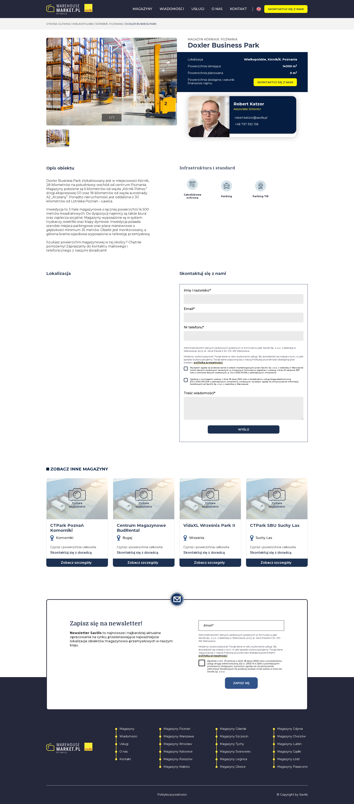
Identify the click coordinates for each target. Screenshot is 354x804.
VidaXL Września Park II (209, 525)
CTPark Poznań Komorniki (67, 528)
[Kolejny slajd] (173, 83)
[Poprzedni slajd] (49, 83)
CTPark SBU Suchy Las (275, 525)
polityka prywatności (208, 362)
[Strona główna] (69, 9)
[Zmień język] (260, 9)
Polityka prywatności (172, 794)
